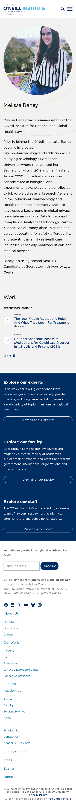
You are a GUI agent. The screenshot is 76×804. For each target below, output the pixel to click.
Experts (10, 684)
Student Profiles (14, 711)
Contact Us (11, 736)
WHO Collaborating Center (22, 669)
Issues (7, 657)
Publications (12, 663)
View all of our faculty (38, 479)
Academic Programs (17, 742)
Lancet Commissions (17, 675)
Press (8, 760)
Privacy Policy (38, 795)
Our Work (11, 642)
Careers (9, 634)
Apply (7, 717)
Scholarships (12, 730)
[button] (63, 9)
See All (7, 355)
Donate (9, 777)
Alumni (8, 699)
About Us (11, 613)
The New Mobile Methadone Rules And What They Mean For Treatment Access (41, 322)
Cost (7, 724)
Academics (12, 690)
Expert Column (16, 752)
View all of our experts (38, 419)
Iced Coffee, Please (59, 798)
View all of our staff (38, 529)
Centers (9, 650)
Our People (11, 628)
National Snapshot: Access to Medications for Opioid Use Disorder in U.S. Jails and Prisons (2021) (41, 343)
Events (9, 768)
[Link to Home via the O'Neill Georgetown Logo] (24, 13)
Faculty (9, 705)
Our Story (10, 621)
